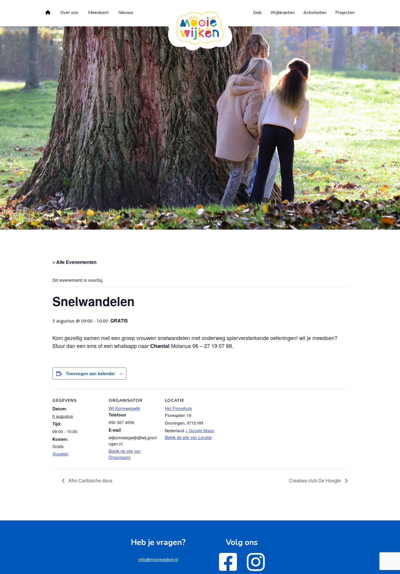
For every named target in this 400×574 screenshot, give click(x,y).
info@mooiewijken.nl (158, 559)
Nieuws (125, 13)
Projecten (345, 13)
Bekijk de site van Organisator (125, 454)
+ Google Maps (199, 430)
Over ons (69, 13)
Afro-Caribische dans (89, 480)
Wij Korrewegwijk (124, 408)
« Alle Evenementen (74, 262)
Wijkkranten (283, 13)
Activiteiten (315, 13)
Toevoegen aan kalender (90, 373)
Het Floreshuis (178, 408)
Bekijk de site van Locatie (188, 437)
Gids (257, 13)
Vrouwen (60, 454)
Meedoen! (98, 13)
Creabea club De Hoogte (315, 480)
